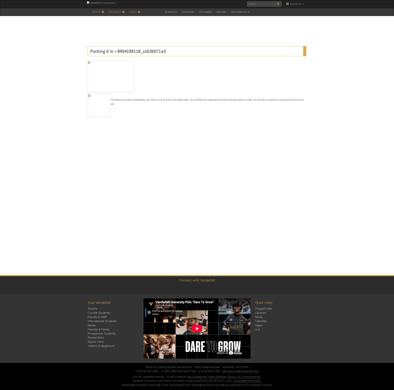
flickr (204, 287)
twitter (170, 287)
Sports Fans (96, 342)
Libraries (260, 313)
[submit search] (278, 4)
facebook (179, 287)
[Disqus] (197, 155)
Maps (259, 325)
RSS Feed (221, 287)
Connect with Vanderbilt (197, 280)
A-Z (257, 329)
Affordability (205, 11)
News (259, 317)
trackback (284, 100)
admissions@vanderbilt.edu (240, 371)
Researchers (96, 337)
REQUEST (115, 11)
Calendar (261, 321)
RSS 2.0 (244, 100)
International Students (102, 321)
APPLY (97, 11)
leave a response (268, 100)
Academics (171, 11)
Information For (239, 11)
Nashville (221, 11)
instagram (187, 287)
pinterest (213, 287)
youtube (196, 287)
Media (92, 325)
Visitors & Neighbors (101, 346)
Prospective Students (102, 333)
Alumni (92, 308)
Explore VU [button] (295, 3)
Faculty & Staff (97, 317)
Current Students (99, 313)
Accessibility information (247, 380)
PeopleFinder (263, 308)
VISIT (133, 11)
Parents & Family (99, 329)
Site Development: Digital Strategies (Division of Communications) (224, 376)
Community (188, 11)
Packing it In (102, 51)
